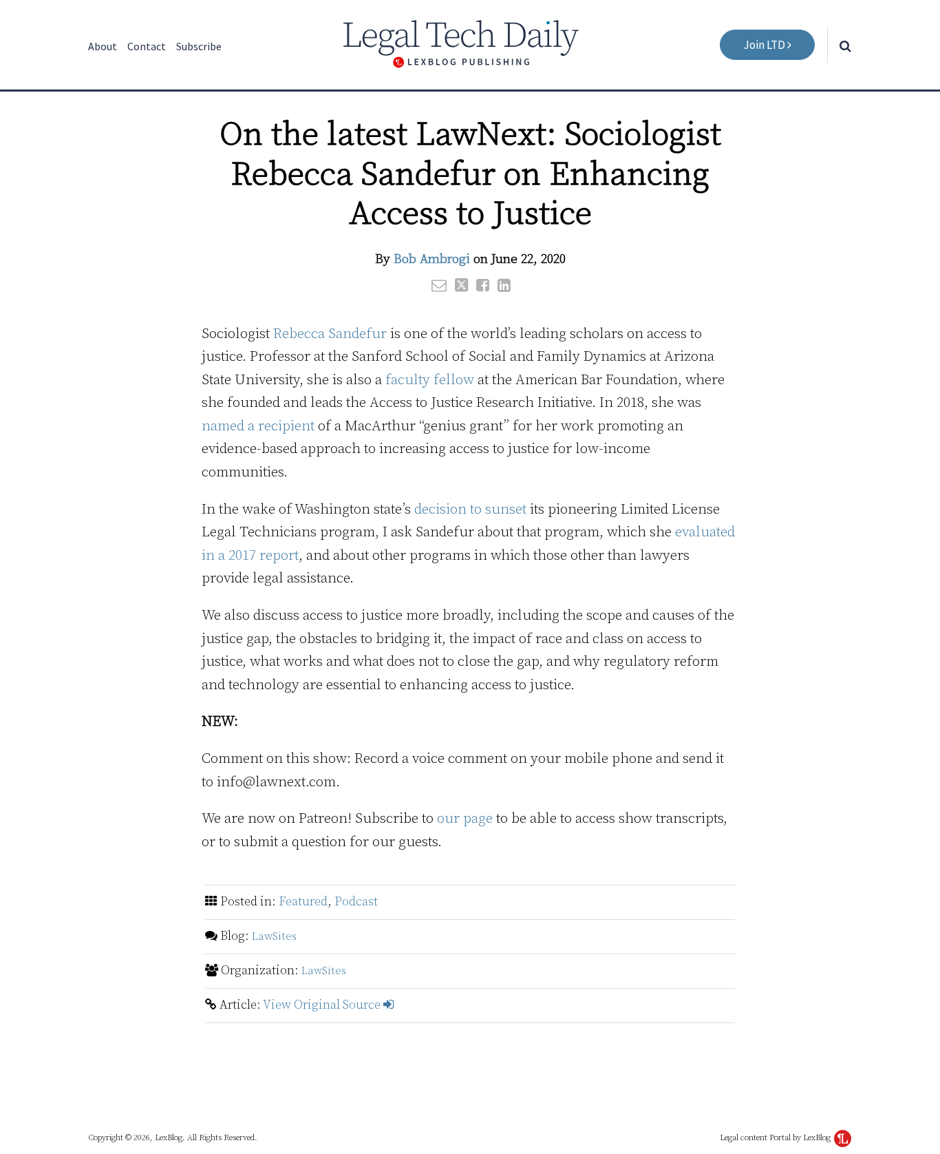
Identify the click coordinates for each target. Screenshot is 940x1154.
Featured (303, 902)
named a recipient (258, 426)
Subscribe (199, 46)
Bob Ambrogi (432, 259)
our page (465, 819)
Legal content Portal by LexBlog (776, 1138)
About (102, 46)
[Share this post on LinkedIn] (504, 285)
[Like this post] (482, 285)
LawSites (274, 936)
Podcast (356, 902)
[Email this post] (439, 285)
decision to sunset (470, 509)
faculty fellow (429, 380)
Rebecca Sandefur (330, 334)
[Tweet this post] (461, 285)
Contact (146, 46)
